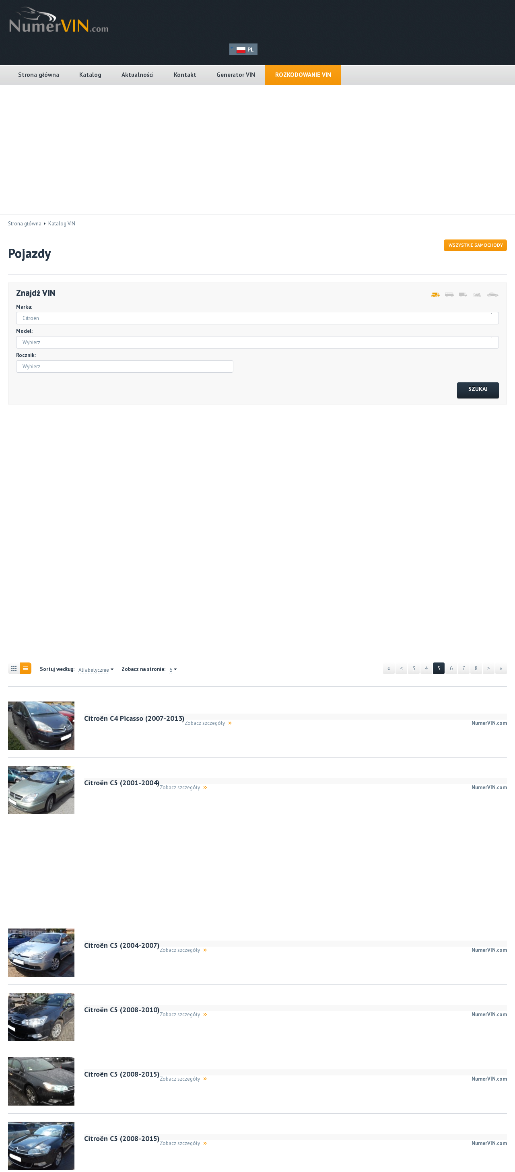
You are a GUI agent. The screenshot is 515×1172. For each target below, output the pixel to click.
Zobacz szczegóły (205, 723)
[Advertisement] (257, 149)
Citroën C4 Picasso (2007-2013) (134, 718)
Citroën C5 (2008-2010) (122, 1009)
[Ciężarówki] (463, 295)
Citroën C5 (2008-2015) (122, 1074)
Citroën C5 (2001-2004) (122, 782)
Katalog (90, 74)
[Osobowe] (491, 295)
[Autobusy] (449, 295)
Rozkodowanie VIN (303, 74)
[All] (435, 295)
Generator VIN (235, 74)
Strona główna (38, 74)
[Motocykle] (477, 295)
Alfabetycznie (93, 670)
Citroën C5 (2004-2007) (122, 945)
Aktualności (138, 74)
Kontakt (185, 74)
